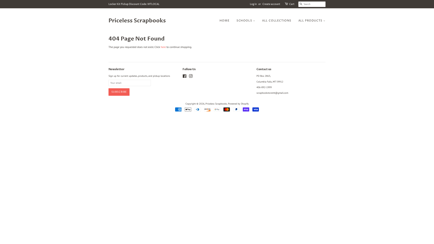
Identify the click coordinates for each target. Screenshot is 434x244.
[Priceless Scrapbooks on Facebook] (184, 76)
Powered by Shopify (238, 103)
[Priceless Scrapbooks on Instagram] (191, 76)
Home (225, 21)
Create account (271, 4)
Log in (253, 4)
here (163, 47)
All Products (310, 21)
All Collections (276, 21)
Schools (244, 21)
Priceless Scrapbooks (137, 20)
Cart (291, 4)
